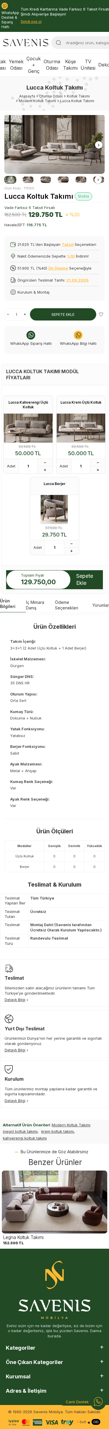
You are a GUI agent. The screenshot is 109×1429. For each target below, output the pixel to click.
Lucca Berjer (54, 484)
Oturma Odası (52, 65)
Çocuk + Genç (33, 65)
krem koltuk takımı (57, 1131)
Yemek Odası (16, 65)
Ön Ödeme (58, 268)
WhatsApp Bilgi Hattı (78, 343)
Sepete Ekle (62, 314)
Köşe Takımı (70, 65)
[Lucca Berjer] (54, 509)
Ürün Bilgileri (7, 603)
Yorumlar (100, 605)
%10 (71, 256)
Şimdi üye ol (31, 21)
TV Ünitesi (88, 65)
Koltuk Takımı (78, 96)
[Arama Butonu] (58, 42)
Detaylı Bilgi (15, 999)
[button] (10, 144)
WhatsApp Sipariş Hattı (31, 343)
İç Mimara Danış (35, 605)
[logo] (25, 42)
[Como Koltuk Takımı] (54, 1202)
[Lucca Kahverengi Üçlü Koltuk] (28, 428)
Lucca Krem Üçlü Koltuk (80, 402)
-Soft (81, 1422)
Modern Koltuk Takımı (71, 1125)
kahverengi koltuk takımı (25, 1138)
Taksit (68, 244)
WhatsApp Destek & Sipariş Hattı (10, 20)
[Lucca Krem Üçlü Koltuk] (81, 428)
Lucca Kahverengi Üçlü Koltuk (28, 404)
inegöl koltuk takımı (20, 1131)
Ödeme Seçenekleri (66, 605)
